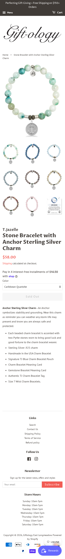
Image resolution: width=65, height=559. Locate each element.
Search (32, 424)
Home (5, 55)
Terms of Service (32, 438)
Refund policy (33, 442)
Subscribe (52, 484)
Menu (9, 12)
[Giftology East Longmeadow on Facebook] (29, 459)
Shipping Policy (32, 433)
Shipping (7, 263)
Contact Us (32, 429)
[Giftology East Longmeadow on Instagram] (36, 459)
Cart (59, 12)
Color (5, 280)
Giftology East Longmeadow (37, 535)
